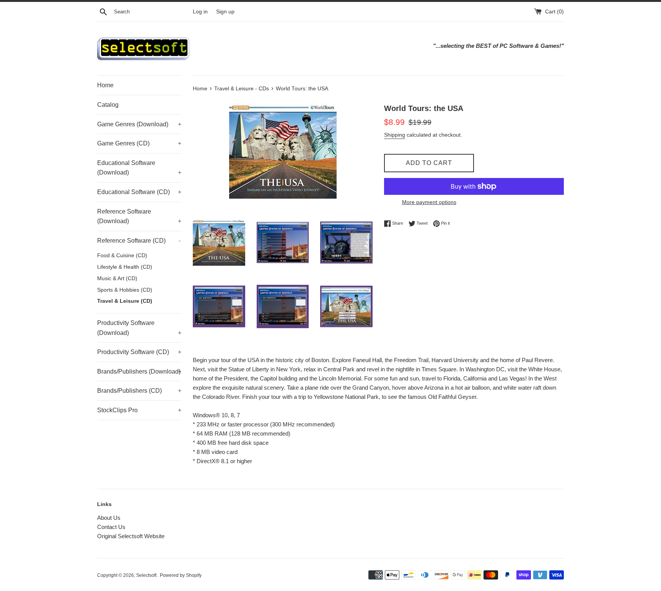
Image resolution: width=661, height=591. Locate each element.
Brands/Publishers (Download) (139, 371)
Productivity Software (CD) (139, 352)
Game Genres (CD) (139, 143)
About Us (108, 517)
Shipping (394, 135)
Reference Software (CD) (139, 240)
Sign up (225, 12)
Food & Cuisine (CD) (122, 255)
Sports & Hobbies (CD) (124, 290)
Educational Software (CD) (139, 192)
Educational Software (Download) (139, 168)
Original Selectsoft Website (130, 536)
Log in (200, 12)
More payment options (429, 202)
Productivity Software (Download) (139, 328)
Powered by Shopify (181, 575)
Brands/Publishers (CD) (139, 390)
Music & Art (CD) (117, 278)
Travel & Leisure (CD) (124, 301)
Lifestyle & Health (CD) (124, 267)
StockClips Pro (139, 410)
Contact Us (111, 527)
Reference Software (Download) (139, 216)
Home (105, 85)
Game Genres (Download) (139, 124)
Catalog (108, 104)
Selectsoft (147, 575)
